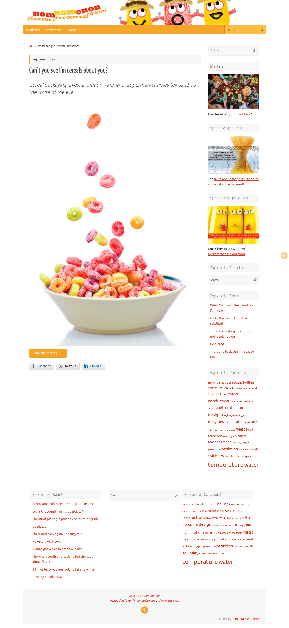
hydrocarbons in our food (226, 254)
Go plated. (217, 344)
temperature (226, 465)
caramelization (218, 388)
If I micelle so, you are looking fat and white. (63, 570)
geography (229, 430)
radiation (243, 449)
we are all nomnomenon (144, 596)
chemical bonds (209, 511)
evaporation (234, 422)
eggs (232, 415)
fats (210, 430)
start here (243, 114)
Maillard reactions (230, 539)
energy (239, 415)
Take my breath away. (47, 577)
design (214, 414)
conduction (218, 401)
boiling (248, 382)
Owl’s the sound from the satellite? (57, 512)
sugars (247, 456)
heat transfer (193, 539)
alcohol (212, 382)
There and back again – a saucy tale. (57, 534)
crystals (212, 408)
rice (250, 449)
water (251, 464)
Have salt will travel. (46, 542)
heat (240, 429)
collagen (221, 394)
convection (236, 401)
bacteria (237, 382)
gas (221, 430)
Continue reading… (46, 353)
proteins (229, 449)
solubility (216, 456)
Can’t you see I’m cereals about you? (68, 70)
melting (236, 442)
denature (238, 407)
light (231, 436)
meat (226, 442)
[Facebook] (284, 255)
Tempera (238, 619)
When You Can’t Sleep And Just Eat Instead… (64, 504)
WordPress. (254, 619)
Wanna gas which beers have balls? (57, 549)
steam (237, 456)
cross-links (250, 401)
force (216, 430)
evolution (251, 422)
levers (225, 436)
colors (233, 394)
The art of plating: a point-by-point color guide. (65, 519)
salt (255, 449)
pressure (214, 449)
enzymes (216, 421)
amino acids (224, 382)
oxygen (247, 442)
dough (225, 415)
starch (229, 456)
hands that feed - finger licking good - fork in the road (144, 600)
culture (223, 407)
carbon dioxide (237, 388)
